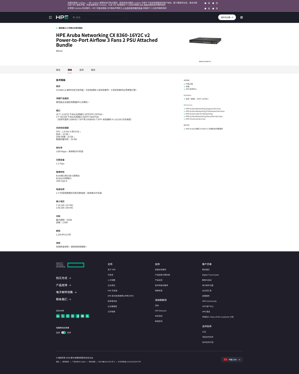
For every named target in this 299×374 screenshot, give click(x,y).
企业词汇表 (207, 290)
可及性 (110, 274)
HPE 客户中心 (208, 306)
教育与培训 (207, 280)
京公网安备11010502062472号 (129, 361)
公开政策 (111, 311)
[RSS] (87, 316)
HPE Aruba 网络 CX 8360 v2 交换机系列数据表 (204, 129)
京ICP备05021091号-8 (106, 361)
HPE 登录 (206, 311)
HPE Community (209, 301)
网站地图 (92, 361)
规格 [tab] (70, 69)
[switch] (62, 333)
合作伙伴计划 (207, 342)
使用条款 (65, 361)
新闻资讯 (158, 321)
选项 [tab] (81, 69)
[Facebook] (77, 316)
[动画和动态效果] (63, 332)
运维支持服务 (160, 269)
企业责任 (111, 285)
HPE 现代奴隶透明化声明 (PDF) (121, 295)
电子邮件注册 (207, 285)
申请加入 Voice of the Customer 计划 (218, 316)
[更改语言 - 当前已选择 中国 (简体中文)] (241, 17)
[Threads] (73, 316)
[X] (63, 316)
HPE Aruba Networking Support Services (203, 108)
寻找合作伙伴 (207, 336)
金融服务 (206, 295)
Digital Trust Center (210, 274)
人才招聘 (111, 280)
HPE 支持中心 (191, 89)
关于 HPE (112, 269)
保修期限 (81, 246)
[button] (50, 17)
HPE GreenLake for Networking (199, 114)
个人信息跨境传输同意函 (131, 8)
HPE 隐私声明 (146, 5)
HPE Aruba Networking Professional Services (205, 111)
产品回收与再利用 (162, 274)
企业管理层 (112, 306)
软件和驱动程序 (161, 285)
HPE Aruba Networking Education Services (204, 116)
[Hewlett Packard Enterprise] (62, 17)
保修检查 (158, 290)
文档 (187, 86)
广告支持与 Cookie (79, 361)
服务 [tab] (93, 69)
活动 (157, 305)
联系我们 (206, 269)
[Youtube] (82, 316)
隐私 (57, 361)
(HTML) (205, 99)
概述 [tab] (58, 69)
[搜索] (73, 17)
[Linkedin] (58, 316)
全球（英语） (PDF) (194, 99)
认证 (204, 331)
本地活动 (158, 315)
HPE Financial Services (195, 119)
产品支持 (158, 280)
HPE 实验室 (112, 290)
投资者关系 (112, 301)
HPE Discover (160, 310)
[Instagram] (68, 316)
